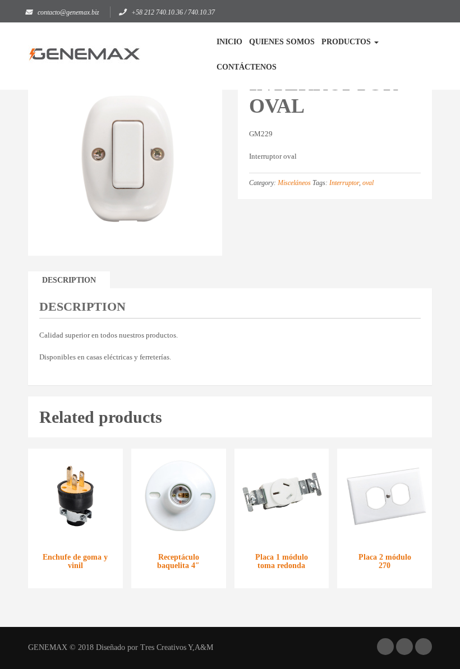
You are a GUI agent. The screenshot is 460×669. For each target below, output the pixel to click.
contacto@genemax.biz (68, 12)
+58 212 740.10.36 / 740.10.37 (173, 12)
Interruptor (344, 183)
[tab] (69, 280)
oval (368, 183)
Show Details (75, 520)
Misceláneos (294, 183)
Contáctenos (247, 67)
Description (69, 280)
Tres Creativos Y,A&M (176, 647)
